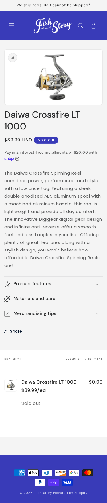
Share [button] (16, 331)
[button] (11, 25)
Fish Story (44, 492)
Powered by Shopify (70, 492)
